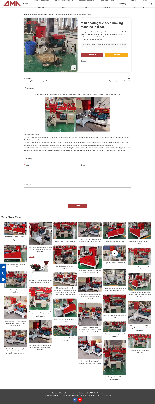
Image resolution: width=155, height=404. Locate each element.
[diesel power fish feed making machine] (65, 330)
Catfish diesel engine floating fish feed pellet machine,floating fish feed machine (40, 314)
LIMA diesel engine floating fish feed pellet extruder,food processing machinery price (15, 351)
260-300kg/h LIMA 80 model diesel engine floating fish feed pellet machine (40, 347)
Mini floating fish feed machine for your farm (36, 81)
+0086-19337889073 (54, 395)
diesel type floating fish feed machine (65, 267)
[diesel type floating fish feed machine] (65, 254)
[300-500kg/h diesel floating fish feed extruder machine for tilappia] (90, 347)
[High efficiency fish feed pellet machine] (114, 253)
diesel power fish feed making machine (65, 339)
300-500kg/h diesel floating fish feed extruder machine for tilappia (90, 362)
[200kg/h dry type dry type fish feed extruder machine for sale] (90, 257)
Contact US (92, 55)
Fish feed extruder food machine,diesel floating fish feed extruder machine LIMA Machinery (90, 330)
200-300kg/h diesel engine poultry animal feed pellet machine (40, 281)
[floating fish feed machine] (51, 45)
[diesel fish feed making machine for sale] (65, 307)
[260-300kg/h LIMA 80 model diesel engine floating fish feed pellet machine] (40, 331)
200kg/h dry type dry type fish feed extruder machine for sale (90, 272)
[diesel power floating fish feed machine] (114, 326)
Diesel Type (53, 14)
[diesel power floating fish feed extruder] (15, 253)
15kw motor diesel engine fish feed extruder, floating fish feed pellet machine (40, 249)
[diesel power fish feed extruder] (65, 230)
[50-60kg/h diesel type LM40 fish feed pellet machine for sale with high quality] (139, 312)
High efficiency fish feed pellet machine (120, 81)
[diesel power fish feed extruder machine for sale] (139, 256)
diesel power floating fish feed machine (115, 335)
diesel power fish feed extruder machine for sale (139, 268)
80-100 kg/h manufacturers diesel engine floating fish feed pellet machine (90, 296)
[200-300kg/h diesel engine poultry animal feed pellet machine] (40, 267)
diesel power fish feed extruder (65, 241)
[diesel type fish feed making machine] (15, 279)
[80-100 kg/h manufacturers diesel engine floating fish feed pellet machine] (90, 284)
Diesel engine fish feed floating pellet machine (115, 378)
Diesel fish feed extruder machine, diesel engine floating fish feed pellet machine (15, 323)
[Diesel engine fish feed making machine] (139, 341)
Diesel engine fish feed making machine (139, 351)
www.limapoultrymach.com (37, 68)
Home (25, 4)
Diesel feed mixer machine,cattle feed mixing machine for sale (115, 289)
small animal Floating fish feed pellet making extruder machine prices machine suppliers (15, 239)
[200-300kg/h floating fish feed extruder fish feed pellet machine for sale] (139, 281)
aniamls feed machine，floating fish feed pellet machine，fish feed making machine (104, 45)
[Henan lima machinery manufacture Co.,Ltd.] (12, 3)
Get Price (116, 55)
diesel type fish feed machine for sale (140, 242)
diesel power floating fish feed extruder (15, 265)
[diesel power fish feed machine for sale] (114, 304)
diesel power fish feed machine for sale (114, 316)
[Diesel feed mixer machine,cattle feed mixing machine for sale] (114, 277)
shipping (122, 4)
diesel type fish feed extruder (115, 241)
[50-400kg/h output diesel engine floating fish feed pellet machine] (90, 229)
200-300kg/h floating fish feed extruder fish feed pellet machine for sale (140, 294)
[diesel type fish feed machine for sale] (139, 230)
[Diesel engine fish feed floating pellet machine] (114, 357)
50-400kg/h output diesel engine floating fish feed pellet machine (90, 240)
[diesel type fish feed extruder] (114, 230)
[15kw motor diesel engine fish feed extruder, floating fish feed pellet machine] (40, 233)
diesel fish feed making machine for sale (65, 320)
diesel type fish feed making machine (15, 291)
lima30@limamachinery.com (77, 395)
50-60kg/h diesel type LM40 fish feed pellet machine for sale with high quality (139, 328)
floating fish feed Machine (38, 14)
